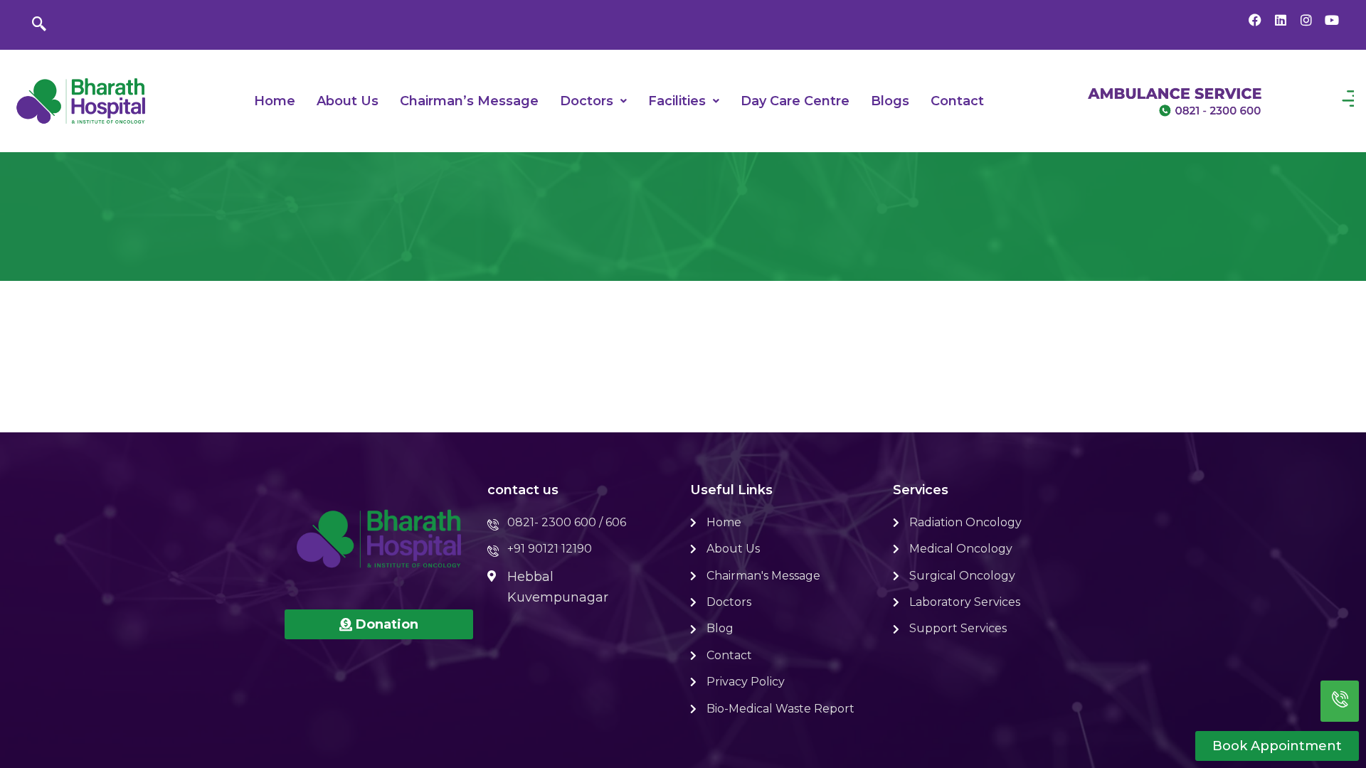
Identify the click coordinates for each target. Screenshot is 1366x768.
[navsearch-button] (39, 25)
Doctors (586, 101)
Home (274, 101)
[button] (593, 101)
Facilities (677, 101)
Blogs (890, 101)
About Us (347, 101)
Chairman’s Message (469, 101)
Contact (957, 101)
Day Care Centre (795, 101)
